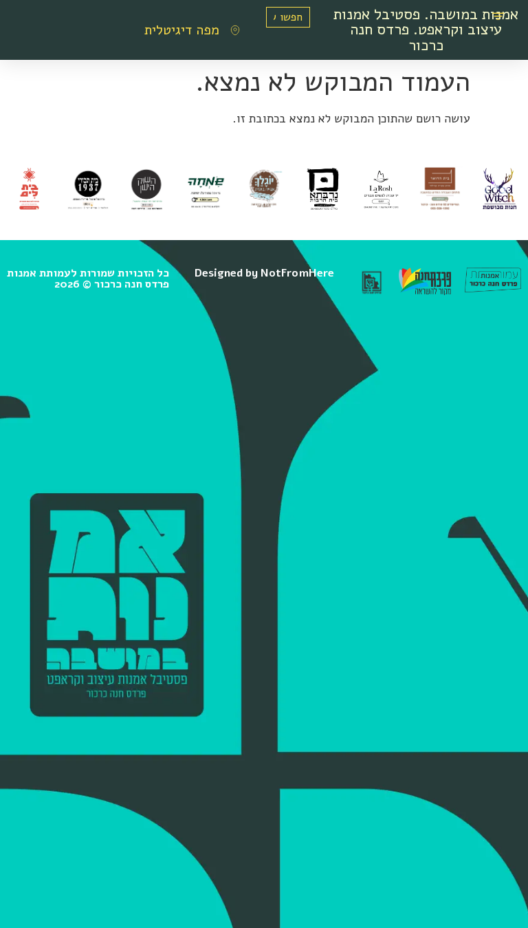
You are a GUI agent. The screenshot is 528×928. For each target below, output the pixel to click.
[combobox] (288, 17)
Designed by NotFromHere (264, 273)
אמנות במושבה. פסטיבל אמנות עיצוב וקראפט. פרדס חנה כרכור (425, 29)
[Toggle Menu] (498, 17)
